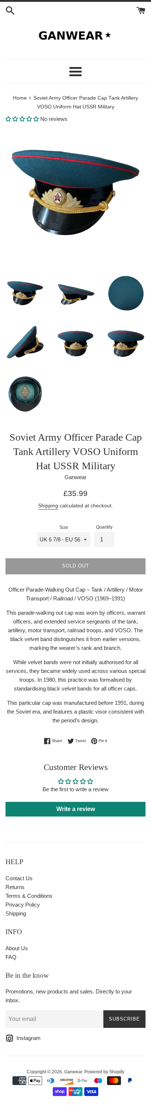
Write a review (75, 809)
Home (20, 98)
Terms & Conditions (28, 896)
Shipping (48, 505)
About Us (16, 948)
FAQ (10, 957)
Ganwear (73, 1071)
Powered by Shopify (104, 1071)
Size (63, 527)
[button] (22, 119)
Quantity (104, 527)
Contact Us (19, 878)
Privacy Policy (22, 904)
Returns (15, 887)
